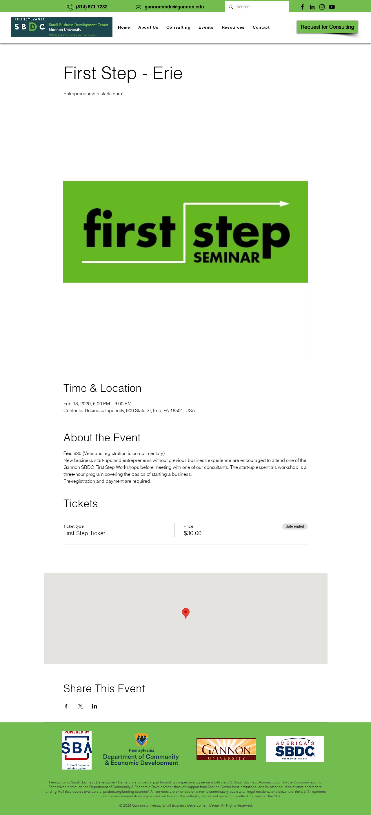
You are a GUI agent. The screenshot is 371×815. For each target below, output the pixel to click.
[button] (206, 27)
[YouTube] (331, 6)
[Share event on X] (80, 706)
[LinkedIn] (312, 6)
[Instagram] (322, 6)
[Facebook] (302, 6)
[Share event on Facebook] (66, 706)
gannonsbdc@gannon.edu (174, 7)
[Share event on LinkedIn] (94, 706)
